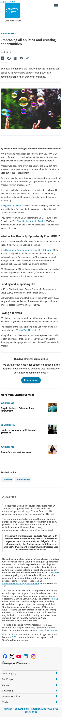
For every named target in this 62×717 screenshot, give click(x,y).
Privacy (8, 709)
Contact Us (31, 712)
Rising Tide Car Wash (11, 205)
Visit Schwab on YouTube (18, 656)
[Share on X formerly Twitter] (3, 58)
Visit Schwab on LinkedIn (26, 656)
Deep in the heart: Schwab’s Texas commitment (17, 409)
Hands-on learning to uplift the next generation (18, 431)
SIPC (54, 598)
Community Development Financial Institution (27, 250)
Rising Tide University (27, 330)
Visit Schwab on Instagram (33, 656)
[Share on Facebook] (9, 58)
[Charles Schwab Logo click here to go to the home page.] (21, 12)
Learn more (31, 380)
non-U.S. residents (47, 630)
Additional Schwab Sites (44, 709)
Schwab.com (22, 709)
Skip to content (7, 1)
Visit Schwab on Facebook (4, 656)
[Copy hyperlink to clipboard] (28, 58)
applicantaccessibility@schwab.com (20, 583)
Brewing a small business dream (16, 452)
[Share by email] (22, 58)
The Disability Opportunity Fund (28, 221)
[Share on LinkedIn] (15, 58)
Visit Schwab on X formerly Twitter (11, 656)
